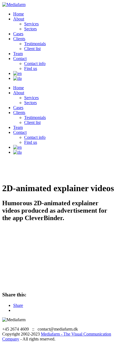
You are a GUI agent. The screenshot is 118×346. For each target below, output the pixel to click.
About (18, 19)
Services (31, 23)
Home (18, 14)
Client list (32, 48)
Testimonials (35, 43)
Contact (20, 58)
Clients (19, 38)
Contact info (35, 63)
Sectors (30, 28)
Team (18, 53)
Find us (30, 68)
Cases (18, 33)
